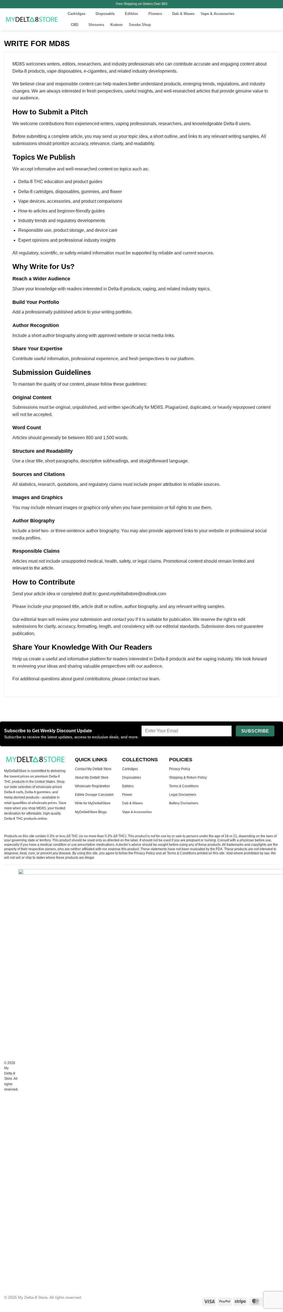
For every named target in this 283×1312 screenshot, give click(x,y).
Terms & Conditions (183, 786)
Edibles (131, 14)
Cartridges (76, 14)
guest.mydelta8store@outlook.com (132, 593)
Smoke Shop (140, 25)
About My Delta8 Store (92, 777)
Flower (127, 795)
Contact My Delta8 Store (93, 769)
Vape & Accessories (217, 14)
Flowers (155, 14)
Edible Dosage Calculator (94, 795)
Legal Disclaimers (182, 795)
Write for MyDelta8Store (93, 803)
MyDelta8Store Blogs (91, 812)
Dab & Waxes (183, 14)
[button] (253, 19)
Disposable (105, 14)
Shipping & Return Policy (188, 777)
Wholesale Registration (92, 786)
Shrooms (96, 25)
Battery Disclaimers (183, 803)
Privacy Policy (179, 769)
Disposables (131, 777)
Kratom (116, 25)
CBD (74, 25)
